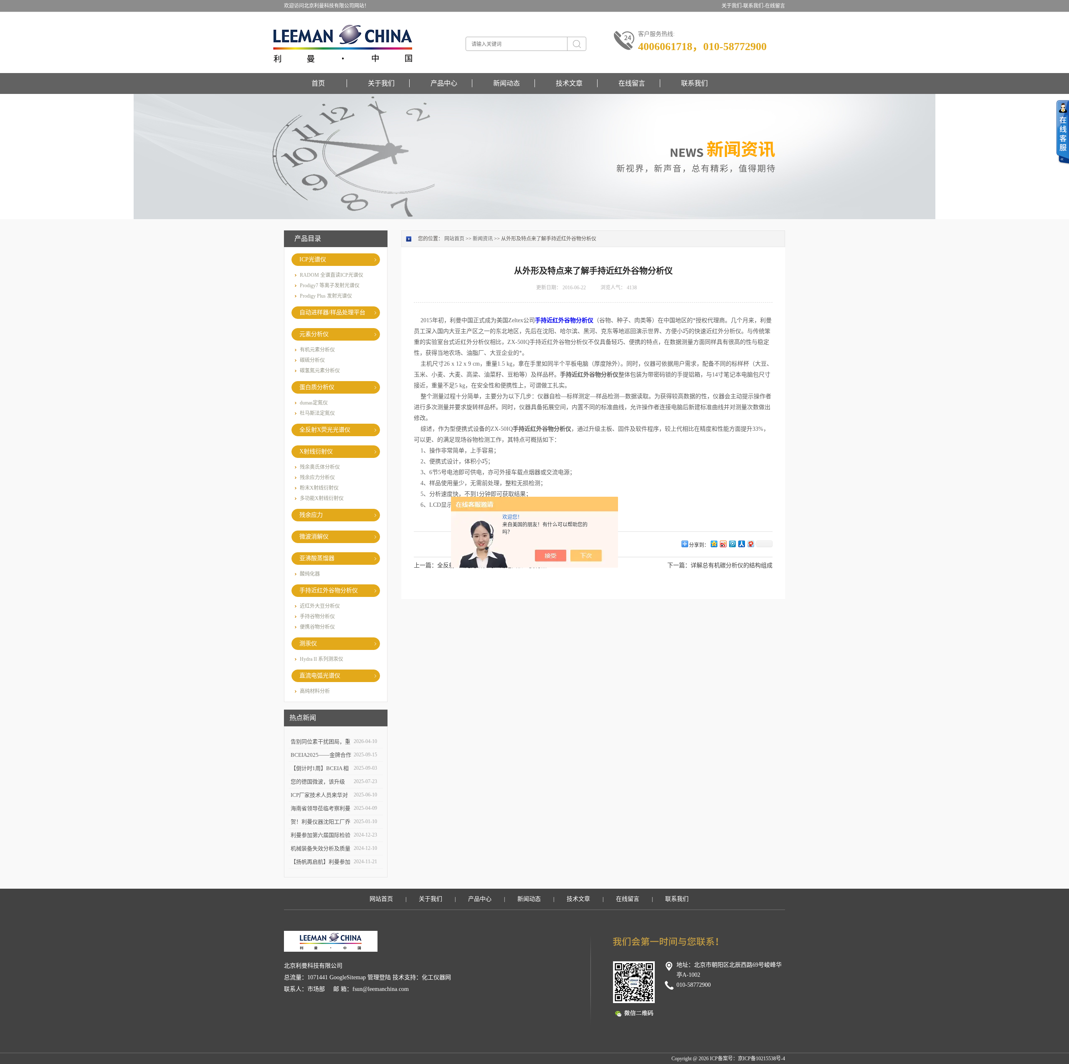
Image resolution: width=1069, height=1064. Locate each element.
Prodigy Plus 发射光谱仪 (326, 296)
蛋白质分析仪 (316, 387)
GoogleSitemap (347, 977)
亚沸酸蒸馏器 (316, 558)
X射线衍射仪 (316, 451)
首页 (318, 83)
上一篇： (425, 565)
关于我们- (732, 6)
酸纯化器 (310, 574)
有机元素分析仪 (317, 350)
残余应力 (311, 515)
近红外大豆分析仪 (320, 606)
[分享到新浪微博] (722, 543)
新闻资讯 (483, 239)
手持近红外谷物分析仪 (328, 590)
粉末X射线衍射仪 (319, 488)
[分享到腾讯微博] (732, 543)
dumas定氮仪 (314, 403)
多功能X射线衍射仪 (322, 498)
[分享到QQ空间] (713, 543)
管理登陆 (379, 977)
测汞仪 (308, 643)
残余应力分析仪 (317, 477)
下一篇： (679, 565)
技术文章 (569, 83)
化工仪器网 (436, 977)
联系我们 (694, 83)
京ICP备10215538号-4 (761, 1058)
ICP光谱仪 (312, 259)
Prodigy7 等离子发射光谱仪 (330, 285)
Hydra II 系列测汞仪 (321, 659)
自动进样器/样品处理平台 (332, 312)
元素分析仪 (314, 334)
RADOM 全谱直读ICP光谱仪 (331, 275)
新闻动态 (506, 83)
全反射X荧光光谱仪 (324, 430)
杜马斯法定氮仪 (317, 413)
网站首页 (454, 239)
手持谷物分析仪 (317, 616)
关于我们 (381, 83)
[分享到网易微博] (750, 543)
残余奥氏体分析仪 (320, 467)
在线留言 (775, 6)
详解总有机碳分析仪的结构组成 (732, 565)
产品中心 (444, 83)
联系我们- (754, 6)
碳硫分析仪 (312, 360)
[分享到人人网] (741, 543)
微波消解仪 (314, 536)
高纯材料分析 (315, 691)
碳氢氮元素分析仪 (320, 371)
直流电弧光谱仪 (319, 675)
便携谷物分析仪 (317, 627)
